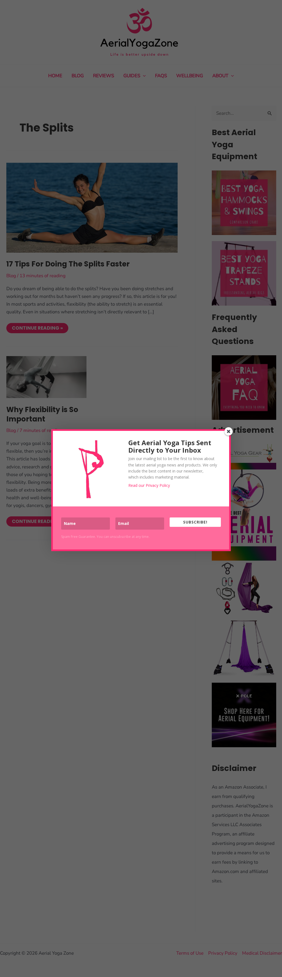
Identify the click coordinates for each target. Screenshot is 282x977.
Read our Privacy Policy (149, 485)
